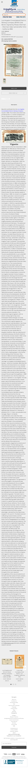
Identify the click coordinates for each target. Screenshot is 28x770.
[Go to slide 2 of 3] (13, 684)
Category (14, 715)
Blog (14, 710)
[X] (7, 99)
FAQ (14, 704)
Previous (1, 668)
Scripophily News (14, 702)
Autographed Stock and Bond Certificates (14, 718)
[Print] (5, 99)
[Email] (4, 99)
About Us (14, 699)
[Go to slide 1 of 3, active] (10, 684)
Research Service (14, 717)
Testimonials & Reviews (14, 705)
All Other (14, 723)
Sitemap (14, 711)
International (14, 721)
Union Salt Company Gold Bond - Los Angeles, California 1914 (19, 674)
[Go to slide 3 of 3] (15, 684)
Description (14, 104)
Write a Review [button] (19, 36)
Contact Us (14, 701)
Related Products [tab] (14, 650)
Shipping (14, 707)
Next (24, 668)
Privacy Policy (14, 708)
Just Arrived (14, 724)
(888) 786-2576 (20, 17)
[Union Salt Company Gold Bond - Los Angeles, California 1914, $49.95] (19, 662)
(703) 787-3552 (7, 17)
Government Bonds (14, 720)
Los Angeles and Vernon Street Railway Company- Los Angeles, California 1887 (7, 674)
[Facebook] (2, 99)
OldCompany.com (9, 643)
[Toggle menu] (2, 2)
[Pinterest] (9, 99)
